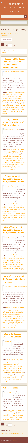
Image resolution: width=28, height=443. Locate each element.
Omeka (15, 440)
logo (18, 412)
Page (6, 45)
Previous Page (2, 44)
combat (19, 96)
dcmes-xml (8, 433)
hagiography (14, 100)
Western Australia (7, 221)
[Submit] (25, 16)
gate (14, 368)
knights (23, 209)
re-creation (18, 374)
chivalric (8, 361)
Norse (10, 413)
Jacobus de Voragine (8, 156)
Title (9, 50)
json (12, 433)
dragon (10, 98)
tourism (13, 379)
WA (17, 111)
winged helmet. (15, 419)
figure (20, 366)
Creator (15, 50)
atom (2, 433)
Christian (10, 207)
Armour (8, 359)
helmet (17, 410)
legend (18, 102)
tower (17, 379)
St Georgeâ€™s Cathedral (14, 268)
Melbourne (5, 158)
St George (5, 107)
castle (4, 361)
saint (23, 104)
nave (10, 104)
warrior (8, 419)
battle (11, 94)
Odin (14, 413)
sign (14, 415)
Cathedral (21, 94)
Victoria (13, 168)
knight (13, 102)
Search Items (4, 35)
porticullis (11, 374)
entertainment (14, 366)
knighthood (17, 209)
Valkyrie (20, 417)
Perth (20, 104)
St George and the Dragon (16, 107)
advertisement (10, 410)
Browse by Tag (14, 33)
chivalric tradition (7, 96)
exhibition (9, 153)
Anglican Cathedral (19, 92)
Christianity (16, 207)
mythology (5, 104)
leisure (9, 372)
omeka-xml (17, 433)
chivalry (14, 96)
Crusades (5, 98)
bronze (8, 149)
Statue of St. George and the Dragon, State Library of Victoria (13, 279)
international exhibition (16, 155)
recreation (5, 376)
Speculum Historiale (19, 105)
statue (4, 168)
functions (9, 368)
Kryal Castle (17, 370)
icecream (13, 412)
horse (17, 368)
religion (18, 213)
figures (4, 368)
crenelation (5, 364)
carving (16, 94)
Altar (7, 92)
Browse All (5, 33)
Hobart (21, 410)
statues (8, 379)
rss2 (22, 433)
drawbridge (5, 366)
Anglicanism (5, 94)
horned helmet (6, 412)
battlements (19, 359)
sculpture (5, 160)
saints (11, 105)
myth (21, 102)
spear (11, 162)
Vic (20, 379)
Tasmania (20, 415)
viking (4, 419)
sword (17, 109)
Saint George (6, 105)
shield (10, 415)
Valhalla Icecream (10, 388)
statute (17, 219)
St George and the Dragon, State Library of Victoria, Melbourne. (13, 122)
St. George (11, 219)
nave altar (15, 104)
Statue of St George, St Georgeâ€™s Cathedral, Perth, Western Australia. (13, 230)
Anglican (11, 92)
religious (23, 213)
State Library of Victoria (14, 166)
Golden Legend (6, 100)
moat (19, 372)
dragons (16, 364)
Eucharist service (17, 98)
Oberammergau (6, 213)
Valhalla (4, 417)
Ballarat (13, 359)
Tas (17, 415)
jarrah (9, 102)
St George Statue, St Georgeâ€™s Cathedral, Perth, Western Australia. (13, 179)
